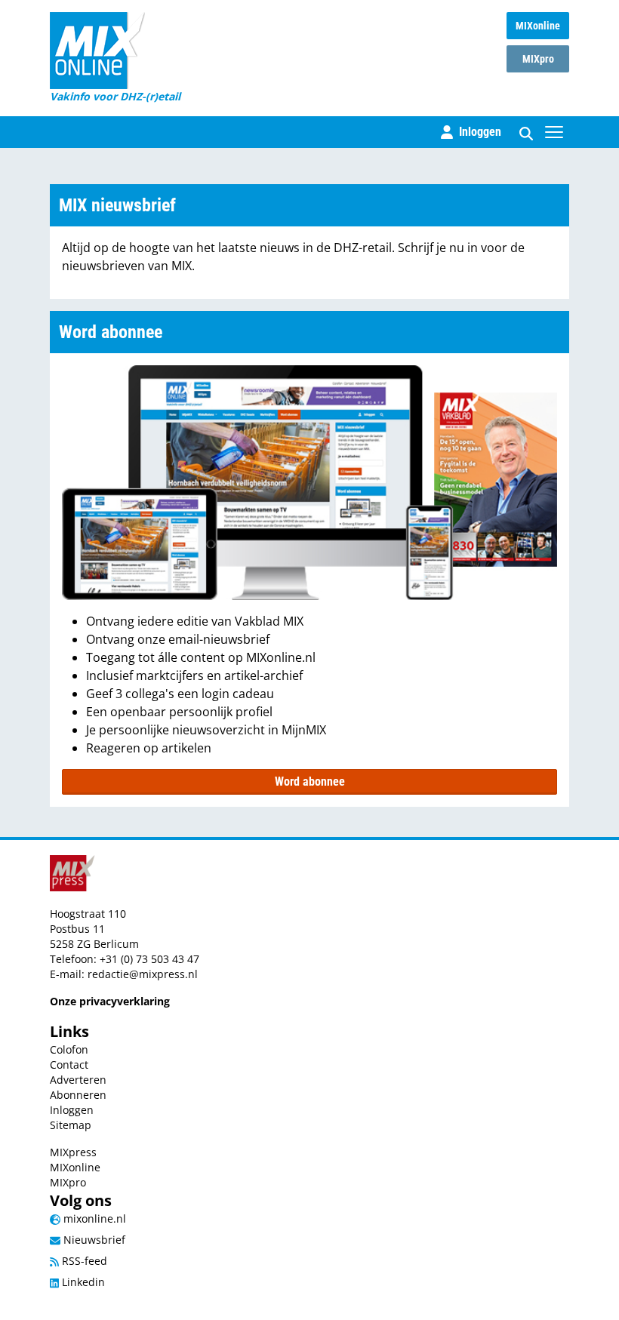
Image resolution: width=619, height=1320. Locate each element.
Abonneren (78, 1095)
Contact (69, 1064)
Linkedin (82, 1282)
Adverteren (78, 1079)
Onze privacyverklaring (110, 1001)
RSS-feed (83, 1261)
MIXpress (73, 1152)
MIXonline (538, 26)
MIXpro (538, 59)
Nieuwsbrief (92, 1239)
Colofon (69, 1049)
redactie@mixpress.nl (143, 974)
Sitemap (70, 1125)
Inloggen (72, 1110)
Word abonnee (310, 781)
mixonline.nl (93, 1218)
